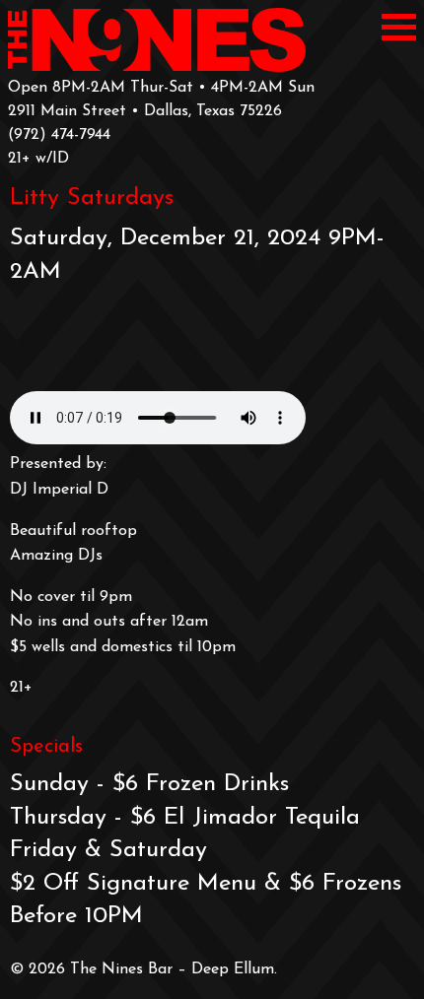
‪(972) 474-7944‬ (59, 135)
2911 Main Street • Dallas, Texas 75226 (145, 111)
